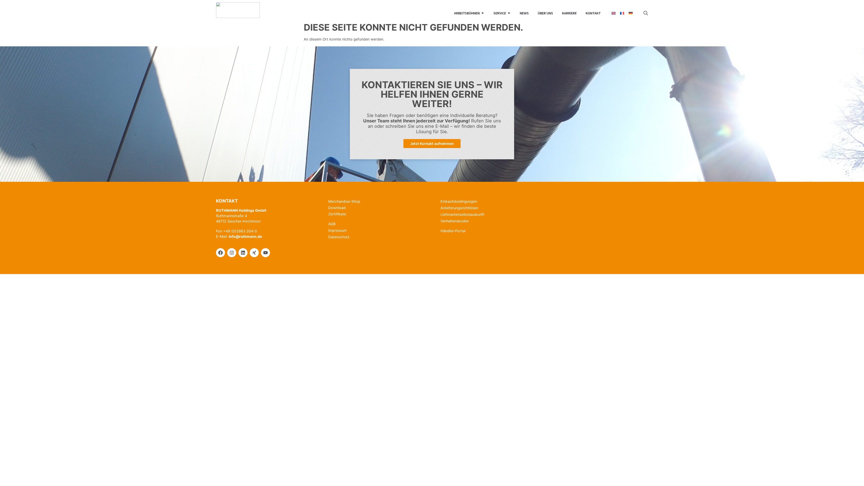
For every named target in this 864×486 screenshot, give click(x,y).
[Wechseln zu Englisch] (613, 13)
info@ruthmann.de (245, 236)
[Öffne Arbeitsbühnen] (482, 13)
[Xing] (254, 252)
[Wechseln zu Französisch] (622, 13)
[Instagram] (231, 252)
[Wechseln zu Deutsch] (630, 13)
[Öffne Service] (509, 13)
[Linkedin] (243, 252)
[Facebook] (220, 252)
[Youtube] (265, 252)
